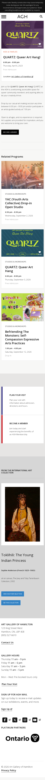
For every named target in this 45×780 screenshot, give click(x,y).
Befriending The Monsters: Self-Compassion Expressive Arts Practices (22, 337)
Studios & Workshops (15, 194)
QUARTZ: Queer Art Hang (19, 269)
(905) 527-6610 (8, 635)
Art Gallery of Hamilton (21, 76)
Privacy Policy (8, 770)
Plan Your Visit (9, 684)
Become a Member (10, 132)
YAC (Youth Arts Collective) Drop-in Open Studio (18, 203)
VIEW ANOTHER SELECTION (12, 594)
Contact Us (7, 642)
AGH (22, 16)
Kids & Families (10, 52)
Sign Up (5, 709)
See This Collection (10, 603)
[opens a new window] (6, 719)
